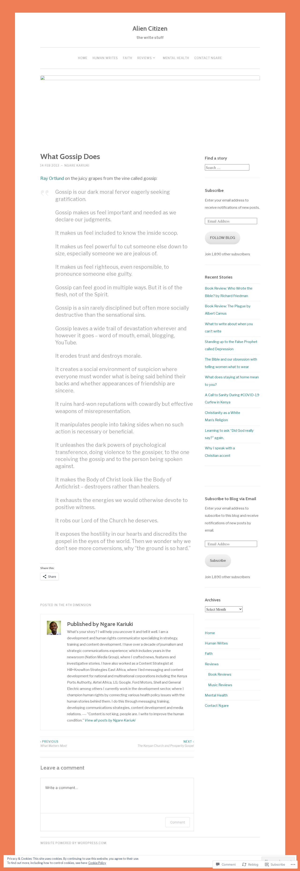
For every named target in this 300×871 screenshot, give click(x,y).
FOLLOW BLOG (222, 238)
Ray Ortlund (52, 178)
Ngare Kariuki (76, 165)
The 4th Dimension (75, 605)
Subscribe (214, 190)
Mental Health (176, 58)
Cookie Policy (97, 863)
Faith (127, 58)
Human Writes (105, 58)
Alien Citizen (150, 28)
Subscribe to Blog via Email (230, 498)
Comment (177, 822)
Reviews (144, 58)
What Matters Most (53, 744)
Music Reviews (220, 685)
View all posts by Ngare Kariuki (110, 720)
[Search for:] (227, 168)
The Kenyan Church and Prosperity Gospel (166, 744)
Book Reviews (219, 674)
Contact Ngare (208, 58)
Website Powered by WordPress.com (73, 843)
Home (82, 58)
